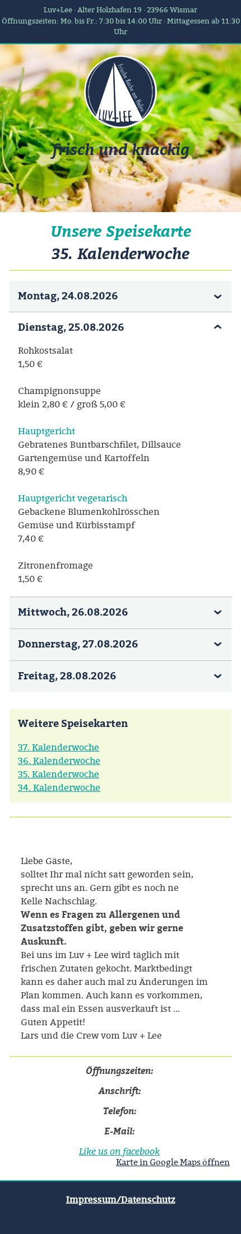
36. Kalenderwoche (59, 760)
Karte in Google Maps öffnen (173, 1162)
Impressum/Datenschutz (120, 1199)
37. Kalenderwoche (58, 747)
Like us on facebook (119, 1151)
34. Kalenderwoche (59, 787)
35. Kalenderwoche (58, 774)
